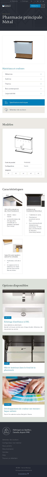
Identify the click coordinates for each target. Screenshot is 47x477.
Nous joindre (7, 446)
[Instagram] (40, 1)
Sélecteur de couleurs (10, 440)
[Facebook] (35, 1)
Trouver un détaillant (10, 458)
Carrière (5, 452)
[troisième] (23, 474)
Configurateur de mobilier (12, 443)
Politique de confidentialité (24, 470)
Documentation (8, 449)
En (31, 1)
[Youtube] (43, 1)
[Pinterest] (37, 1)
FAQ (4, 455)
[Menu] (43, 6)
